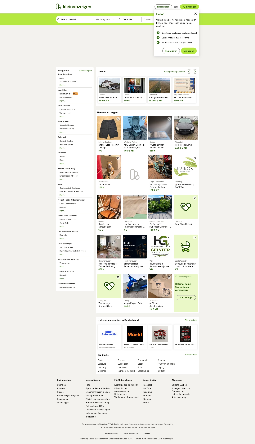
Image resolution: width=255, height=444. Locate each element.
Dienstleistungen (65, 243)
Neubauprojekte (65, 93)
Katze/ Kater (104, 184)
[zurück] (189, 71)
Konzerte (63, 235)
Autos (61, 78)
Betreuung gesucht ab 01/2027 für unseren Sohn (185, 266)
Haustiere (62, 152)
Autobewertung (179, 397)
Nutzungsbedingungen (96, 413)
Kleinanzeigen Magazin (68, 395)
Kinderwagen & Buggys (68, 175)
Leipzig (160, 367)
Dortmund (142, 360)
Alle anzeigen (85, 70)
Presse (60, 391)
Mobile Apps (63, 402)
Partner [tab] (147, 433)
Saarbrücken (143, 370)
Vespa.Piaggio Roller (133, 303)
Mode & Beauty (64, 121)
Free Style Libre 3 (183, 224)
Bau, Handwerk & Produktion (71, 191)
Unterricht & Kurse (66, 271)
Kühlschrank (152, 438)
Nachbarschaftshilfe (66, 283)
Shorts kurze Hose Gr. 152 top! (108, 146)
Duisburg (102, 363)
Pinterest (147, 398)
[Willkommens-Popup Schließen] (195, 13)
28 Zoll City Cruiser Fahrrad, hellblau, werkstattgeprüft (158, 187)
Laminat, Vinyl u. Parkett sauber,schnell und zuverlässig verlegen (134, 228)
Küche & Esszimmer (67, 109)
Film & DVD (64, 223)
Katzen (62, 160)
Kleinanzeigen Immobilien (126, 384)
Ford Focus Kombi (183, 144)
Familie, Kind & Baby (66, 168)
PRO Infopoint (121, 388)
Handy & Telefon (66, 141)
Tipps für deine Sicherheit (98, 388)
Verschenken (64, 263)
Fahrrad (138, 438)
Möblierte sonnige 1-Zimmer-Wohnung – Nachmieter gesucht (108, 266)
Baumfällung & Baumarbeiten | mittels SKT (159, 266)
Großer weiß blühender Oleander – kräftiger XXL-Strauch (159, 227)
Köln (140, 367)
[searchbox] (77, 19)
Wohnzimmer (64, 113)
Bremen (121, 360)
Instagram (147, 391)
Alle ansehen (191, 354)
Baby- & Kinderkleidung (69, 172)
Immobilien (62, 90)
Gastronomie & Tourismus (69, 188)
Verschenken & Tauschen (68, 259)
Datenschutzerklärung (96, 406)
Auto (160, 438)
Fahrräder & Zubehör (67, 81)
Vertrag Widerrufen (94, 395)
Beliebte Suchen (179, 384)
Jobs (60, 184)
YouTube (147, 388)
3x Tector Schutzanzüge (156, 304)
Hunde (62, 156)
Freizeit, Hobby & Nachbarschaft (71, 199)
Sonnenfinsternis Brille (118, 438)
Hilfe (88, 384)
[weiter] (195, 71)
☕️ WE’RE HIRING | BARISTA (184, 185)
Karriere (61, 388)
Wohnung (84, 438)
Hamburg (102, 367)
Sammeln (63, 207)
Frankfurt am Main (166, 363)
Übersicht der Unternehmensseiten (181, 392)
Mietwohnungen (65, 97)
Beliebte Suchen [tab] (111, 433)
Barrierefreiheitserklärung (97, 402)
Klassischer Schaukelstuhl (104, 225)
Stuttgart (161, 370)
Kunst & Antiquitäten (67, 203)
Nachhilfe (63, 275)
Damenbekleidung (66, 125)
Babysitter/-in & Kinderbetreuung (72, 250)
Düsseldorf (123, 363)
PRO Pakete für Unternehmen (121, 392)
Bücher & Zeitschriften (68, 219)
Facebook (147, 384)
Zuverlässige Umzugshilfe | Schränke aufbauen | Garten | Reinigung (108, 307)
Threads (147, 395)
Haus (91, 438)
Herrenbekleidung (66, 128)
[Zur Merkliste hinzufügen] (118, 119)
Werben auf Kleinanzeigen (126, 397)
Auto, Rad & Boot (65, 74)
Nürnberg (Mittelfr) (126, 370)
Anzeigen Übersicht (181, 388)
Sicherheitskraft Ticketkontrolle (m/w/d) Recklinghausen (134, 266)
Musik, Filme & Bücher (67, 215)
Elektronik (62, 137)
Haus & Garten (64, 105)
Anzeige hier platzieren (174, 71)
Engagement (63, 398)
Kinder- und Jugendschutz (98, 398)
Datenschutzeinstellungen (98, 409)
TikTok (146, 402)
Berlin (100, 360)
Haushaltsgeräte (66, 144)
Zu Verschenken (101, 438)
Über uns (61, 384)
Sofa (144, 438)
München (102, 370)
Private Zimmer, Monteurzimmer (156, 146)
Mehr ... (62, 85)
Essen (140, 363)
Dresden (161, 360)
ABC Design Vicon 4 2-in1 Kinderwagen (134, 146)
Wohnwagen (168, 438)
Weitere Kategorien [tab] (131, 433)
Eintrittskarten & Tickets (68, 231)
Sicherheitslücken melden (98, 391)
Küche (131, 438)
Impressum (91, 416)
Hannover (122, 367)
